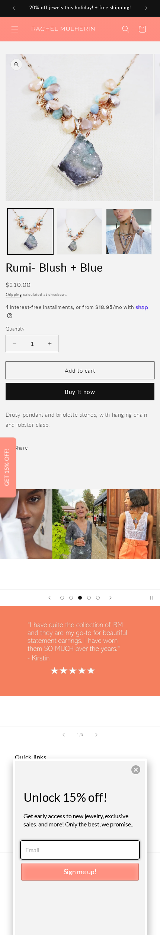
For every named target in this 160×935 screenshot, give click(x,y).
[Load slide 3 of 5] (80, 597)
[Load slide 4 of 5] (88, 597)
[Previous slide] (49, 598)
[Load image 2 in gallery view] (80, 231)
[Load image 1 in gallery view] (30, 231)
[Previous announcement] (14, 8)
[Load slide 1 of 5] (62, 597)
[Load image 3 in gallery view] (129, 231)
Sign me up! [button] (80, 871)
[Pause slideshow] (152, 598)
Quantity (15, 329)
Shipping (14, 294)
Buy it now (80, 391)
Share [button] (21, 447)
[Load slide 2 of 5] (71, 597)
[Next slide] (110, 598)
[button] (15, 29)
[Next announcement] (146, 8)
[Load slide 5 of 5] (97, 597)
